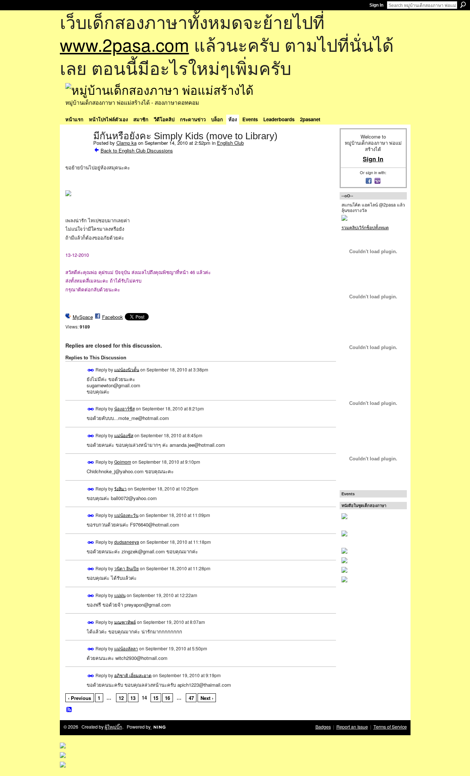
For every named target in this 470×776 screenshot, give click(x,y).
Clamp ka (126, 142)
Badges (323, 726)
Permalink (90, 370)
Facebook (112, 316)
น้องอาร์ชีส (124, 408)
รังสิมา (120, 488)
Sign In (376, 5)
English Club (230, 142)
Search (463, 4)
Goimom (122, 462)
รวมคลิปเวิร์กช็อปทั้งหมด (365, 227)
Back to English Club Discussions (137, 150)
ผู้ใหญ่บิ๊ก (113, 726)
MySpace (83, 316)
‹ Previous (79, 697)
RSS (69, 710)
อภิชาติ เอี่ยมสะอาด (133, 675)
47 (191, 697)
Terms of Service (390, 726)
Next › (206, 697)
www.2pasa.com (124, 44)
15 (155, 697)
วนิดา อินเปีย (126, 568)
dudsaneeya (126, 542)
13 (132, 697)
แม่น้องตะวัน (126, 515)
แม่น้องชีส (123, 435)
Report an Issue (352, 726)
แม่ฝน (120, 595)
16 (167, 697)
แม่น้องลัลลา (126, 648)
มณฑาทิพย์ (125, 621)
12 (121, 697)
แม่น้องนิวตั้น (126, 369)
